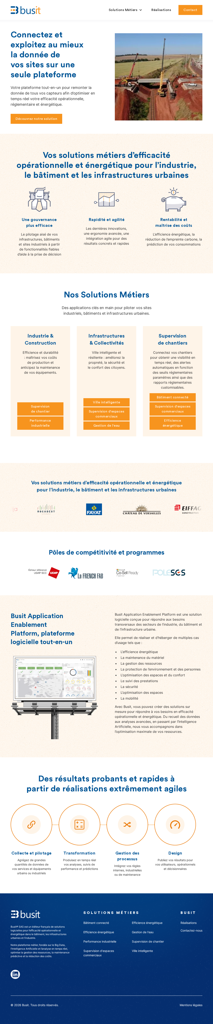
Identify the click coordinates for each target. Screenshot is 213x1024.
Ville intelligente (106, 402)
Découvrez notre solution (36, 118)
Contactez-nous (191, 930)
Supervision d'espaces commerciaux (106, 414)
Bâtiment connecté (172, 397)
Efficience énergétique (173, 423)
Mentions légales (191, 1005)
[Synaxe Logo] (26, 914)
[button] (125, 10)
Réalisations (161, 10)
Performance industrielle (40, 423)
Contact (190, 10)
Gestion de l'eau (106, 425)
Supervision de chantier (40, 409)
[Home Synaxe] (26, 10)
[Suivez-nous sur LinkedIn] (15, 974)
